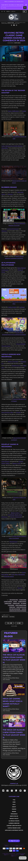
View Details (6, 679)
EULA (14, 804)
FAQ (14, 799)
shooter (24, 609)
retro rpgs (12, 607)
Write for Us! (14, 816)
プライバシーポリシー (15, 854)
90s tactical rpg (14, 599)
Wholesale (14, 813)
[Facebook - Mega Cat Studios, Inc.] (14, 25)
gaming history (22, 601)
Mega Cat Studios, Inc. (10, 853)
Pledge (14, 809)
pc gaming (23, 603)
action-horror (8, 601)
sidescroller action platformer (17, 610)
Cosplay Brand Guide (14, 828)
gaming (15, 601)
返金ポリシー (6, 854)
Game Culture (10, 22)
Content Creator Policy (14, 825)
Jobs (14, 802)
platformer (11, 605)
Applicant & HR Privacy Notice (14, 830)
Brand (14, 811)
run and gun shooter (14, 609)
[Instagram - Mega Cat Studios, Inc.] (16, 25)
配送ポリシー (14, 855)
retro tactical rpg (21, 607)
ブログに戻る (14, 626)
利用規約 (22, 854)
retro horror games (21, 605)
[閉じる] (26, 5)
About (14, 806)
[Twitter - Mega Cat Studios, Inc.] (11, 25)
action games (22, 599)
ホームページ (3, 22)
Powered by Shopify (21, 853)
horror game (16, 603)
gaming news (8, 603)
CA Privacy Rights (14, 821)
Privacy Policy (14, 818)
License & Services (14, 823)
